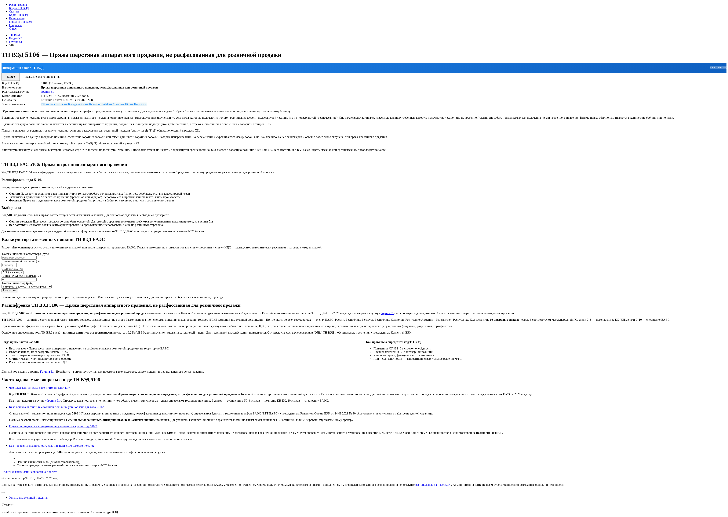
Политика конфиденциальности (22, 471)
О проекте (50, 471)
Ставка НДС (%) (12, 268)
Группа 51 (15, 41)
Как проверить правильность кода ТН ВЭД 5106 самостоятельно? (51, 445)
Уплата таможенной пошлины (28, 497)
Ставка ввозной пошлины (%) (21, 261)
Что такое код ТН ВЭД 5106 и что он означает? (39, 387)
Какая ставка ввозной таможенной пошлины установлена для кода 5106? (56, 407)
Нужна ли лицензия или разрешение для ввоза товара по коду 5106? (53, 426)
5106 (33, 54)
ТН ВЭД (14, 35)
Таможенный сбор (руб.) (17, 283)
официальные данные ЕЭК (433, 484)
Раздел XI (15, 38)
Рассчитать (9, 290)
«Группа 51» (53, 400)
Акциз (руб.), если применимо (21, 275)
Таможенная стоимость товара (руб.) (25, 253)
